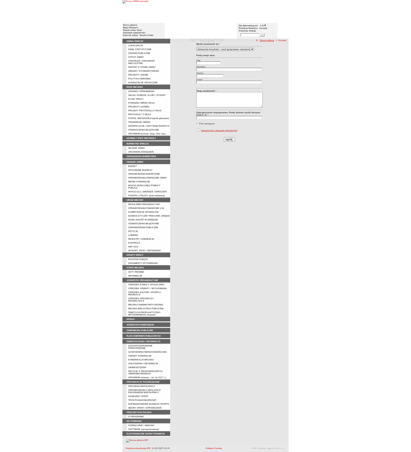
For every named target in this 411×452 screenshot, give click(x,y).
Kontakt (263, 28)
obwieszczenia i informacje (144, 341)
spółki (131, 319)
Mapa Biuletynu (130, 27)
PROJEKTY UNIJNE (138, 75)
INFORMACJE (135, 276)
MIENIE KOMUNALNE (139, 181)
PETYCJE (133, 231)
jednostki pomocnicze (140, 325)
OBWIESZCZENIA (137, 367)
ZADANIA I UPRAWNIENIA (141, 91)
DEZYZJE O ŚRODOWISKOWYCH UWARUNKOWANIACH (145, 372)
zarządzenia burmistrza (141, 156)
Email (199, 79)
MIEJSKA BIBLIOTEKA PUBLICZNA (146, 308)
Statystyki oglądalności (134, 32)
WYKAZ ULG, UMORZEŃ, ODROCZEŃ (147, 191)
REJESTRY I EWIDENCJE (141, 239)
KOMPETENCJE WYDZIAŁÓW (143, 212)
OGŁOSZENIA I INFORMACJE (143, 363)
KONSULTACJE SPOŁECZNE (143, 82)
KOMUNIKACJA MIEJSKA (141, 359)
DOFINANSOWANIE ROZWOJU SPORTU (148, 404)
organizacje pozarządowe (143, 382)
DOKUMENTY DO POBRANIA (143, 263)
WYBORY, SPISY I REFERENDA (144, 250)
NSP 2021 (133, 246)
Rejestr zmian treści (132, 30)
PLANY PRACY (136, 99)
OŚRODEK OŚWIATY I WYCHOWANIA (147, 288)
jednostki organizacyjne (142, 280)
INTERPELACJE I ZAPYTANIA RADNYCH (148, 126)
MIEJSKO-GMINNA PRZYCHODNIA (145, 304)
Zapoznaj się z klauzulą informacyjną (219, 130)
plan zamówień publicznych (144, 336)
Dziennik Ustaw (130, 35)
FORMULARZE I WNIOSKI (141, 425)
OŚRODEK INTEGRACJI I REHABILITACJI (141, 299)
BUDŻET (132, 166)
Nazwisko (201, 66)
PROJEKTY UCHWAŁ (139, 107)
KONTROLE (134, 243)
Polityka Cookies (214, 448)
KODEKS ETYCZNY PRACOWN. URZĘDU (149, 216)
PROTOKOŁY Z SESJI (139, 114)
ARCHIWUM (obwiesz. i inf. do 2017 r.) (147, 377)
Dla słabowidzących (248, 25)
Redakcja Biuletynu (248, 28)
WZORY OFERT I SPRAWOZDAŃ (144, 408)
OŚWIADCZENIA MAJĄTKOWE (143, 130)
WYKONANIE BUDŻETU (140, 170)
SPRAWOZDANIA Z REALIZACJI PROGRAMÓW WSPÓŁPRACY (144, 391)
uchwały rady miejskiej (141, 138)
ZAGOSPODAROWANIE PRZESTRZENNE (140, 347)
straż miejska (135, 267)
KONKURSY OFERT (138, 396)
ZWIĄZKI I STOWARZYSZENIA (143, 71)
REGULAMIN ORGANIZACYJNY (144, 204)
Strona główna (130, 25)
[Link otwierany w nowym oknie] (135, 11)
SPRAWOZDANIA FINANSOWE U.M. (146, 208)
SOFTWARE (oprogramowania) (143, 429)
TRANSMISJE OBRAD (139, 122)
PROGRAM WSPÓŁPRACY (141, 386)
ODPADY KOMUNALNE (140, 356)
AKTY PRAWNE (136, 272)
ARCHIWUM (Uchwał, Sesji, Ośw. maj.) (147, 133)
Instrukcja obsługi (247, 31)
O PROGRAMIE (136, 416)
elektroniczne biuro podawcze (146, 434)
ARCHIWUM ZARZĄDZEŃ (140, 152)
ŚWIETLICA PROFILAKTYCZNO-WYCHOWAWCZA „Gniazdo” (144, 313)
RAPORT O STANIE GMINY (142, 67)
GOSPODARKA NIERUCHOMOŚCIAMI (147, 352)
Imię (198, 60)
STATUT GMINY (136, 57)
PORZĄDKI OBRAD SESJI (141, 103)
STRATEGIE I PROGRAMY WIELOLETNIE (141, 62)
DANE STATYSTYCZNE (140, 49)
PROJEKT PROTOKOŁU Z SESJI (144, 110)
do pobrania (134, 421)
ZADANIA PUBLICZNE (139, 53)
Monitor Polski (146, 35)
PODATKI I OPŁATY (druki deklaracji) (146, 195)
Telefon (200, 73)
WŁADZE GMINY (136, 148)
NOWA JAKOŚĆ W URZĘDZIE (143, 220)
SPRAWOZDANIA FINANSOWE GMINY (147, 178)
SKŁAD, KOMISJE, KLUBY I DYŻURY (147, 95)
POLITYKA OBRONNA (139, 78)
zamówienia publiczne (140, 330)
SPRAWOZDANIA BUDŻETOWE (144, 174)
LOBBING (133, 235)
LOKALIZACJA (135, 45)
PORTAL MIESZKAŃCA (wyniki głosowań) (148, 118)
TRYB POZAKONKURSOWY (142, 400)
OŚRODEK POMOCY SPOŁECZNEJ (146, 284)
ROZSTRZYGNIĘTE (138, 259)
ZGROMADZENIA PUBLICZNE (143, 227)
